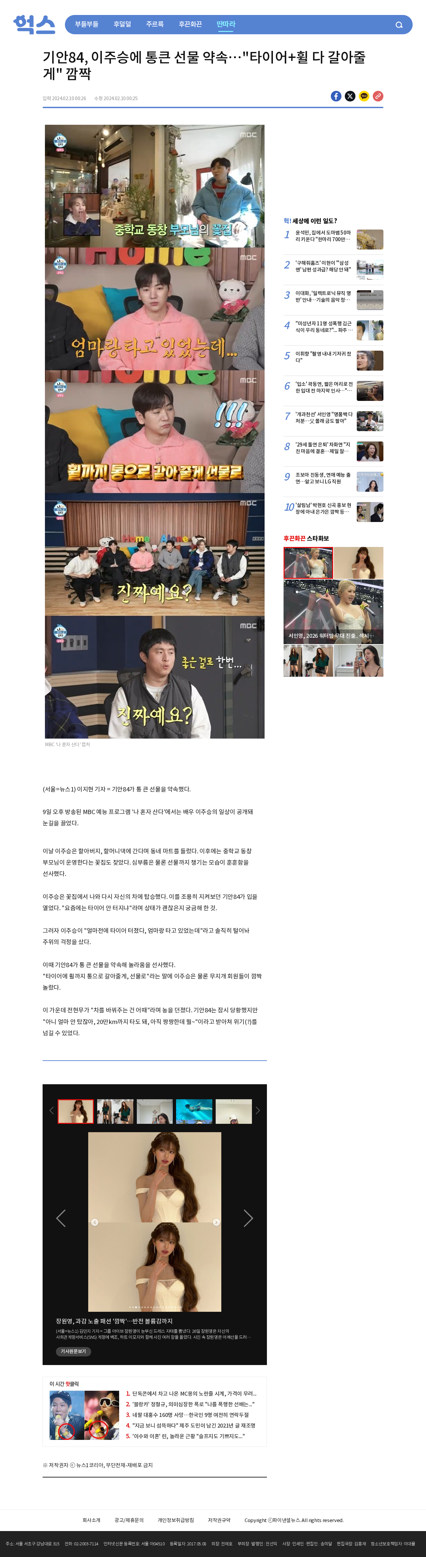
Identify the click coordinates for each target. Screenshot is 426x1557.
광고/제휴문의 (129, 1520)
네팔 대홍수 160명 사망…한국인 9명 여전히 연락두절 (187, 1415)
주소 (378, 96)
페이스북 (336, 96)
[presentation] (51, 1111)
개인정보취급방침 (176, 1520)
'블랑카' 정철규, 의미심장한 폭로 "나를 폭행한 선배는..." (190, 1404)
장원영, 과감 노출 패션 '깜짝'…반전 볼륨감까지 (114, 1321)
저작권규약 (219, 1520)
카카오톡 (364, 96)
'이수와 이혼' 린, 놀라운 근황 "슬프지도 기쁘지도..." (185, 1436)
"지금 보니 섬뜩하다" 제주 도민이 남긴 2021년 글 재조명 (191, 1425)
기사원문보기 (73, 1351)
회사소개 (92, 1520)
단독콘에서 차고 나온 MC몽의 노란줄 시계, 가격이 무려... (191, 1393)
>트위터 (350, 96)
